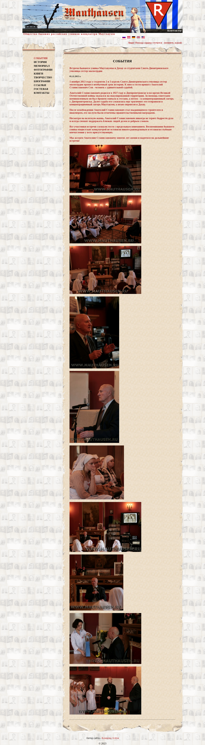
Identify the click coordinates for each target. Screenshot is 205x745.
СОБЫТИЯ (41, 58)
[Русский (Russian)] (123, 37)
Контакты (174, 30)
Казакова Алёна (110, 738)
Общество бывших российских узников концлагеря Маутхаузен (69, 34)
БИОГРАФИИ (42, 81)
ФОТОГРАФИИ (43, 69)
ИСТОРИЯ (40, 62)
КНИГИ (38, 73)
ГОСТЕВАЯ (41, 89)
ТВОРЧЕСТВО (43, 77)
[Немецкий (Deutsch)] (128, 37)
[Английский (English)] (138, 37)
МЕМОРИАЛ (42, 66)
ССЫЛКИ (40, 85)
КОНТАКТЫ (41, 92)
